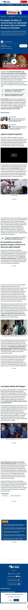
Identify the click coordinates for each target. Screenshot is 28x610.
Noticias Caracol (4, 16)
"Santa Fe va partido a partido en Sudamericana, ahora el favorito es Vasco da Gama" (14, 532)
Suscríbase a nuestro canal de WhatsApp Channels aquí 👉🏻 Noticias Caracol (15, 90)
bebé (3, 168)
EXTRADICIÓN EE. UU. (10, 4)
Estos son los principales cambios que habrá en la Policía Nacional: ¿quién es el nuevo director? (14, 525)
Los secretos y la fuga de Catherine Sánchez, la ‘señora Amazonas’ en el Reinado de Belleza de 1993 (17, 120)
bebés (9, 253)
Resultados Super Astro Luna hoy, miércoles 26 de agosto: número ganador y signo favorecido (15, 538)
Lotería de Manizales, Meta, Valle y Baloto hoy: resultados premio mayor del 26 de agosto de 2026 (15, 535)
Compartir (23, 45)
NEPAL (22, 4)
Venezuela (4, 305)
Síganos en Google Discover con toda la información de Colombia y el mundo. (14, 95)
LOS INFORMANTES (11, 16)
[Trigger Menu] (2, 2)
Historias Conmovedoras (15, 495)
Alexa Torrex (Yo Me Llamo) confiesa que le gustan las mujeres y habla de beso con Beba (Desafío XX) (15, 528)
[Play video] (14, 61)
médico (5, 405)
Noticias (11, 596)
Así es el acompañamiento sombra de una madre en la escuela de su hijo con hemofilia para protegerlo (18, 128)
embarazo (6, 76)
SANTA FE (18, 4)
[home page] (14, 566)
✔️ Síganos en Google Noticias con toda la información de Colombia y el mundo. (15, 238)
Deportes (18, 596)
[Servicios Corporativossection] (26, 592)
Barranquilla (10, 102)
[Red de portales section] (26, 588)
